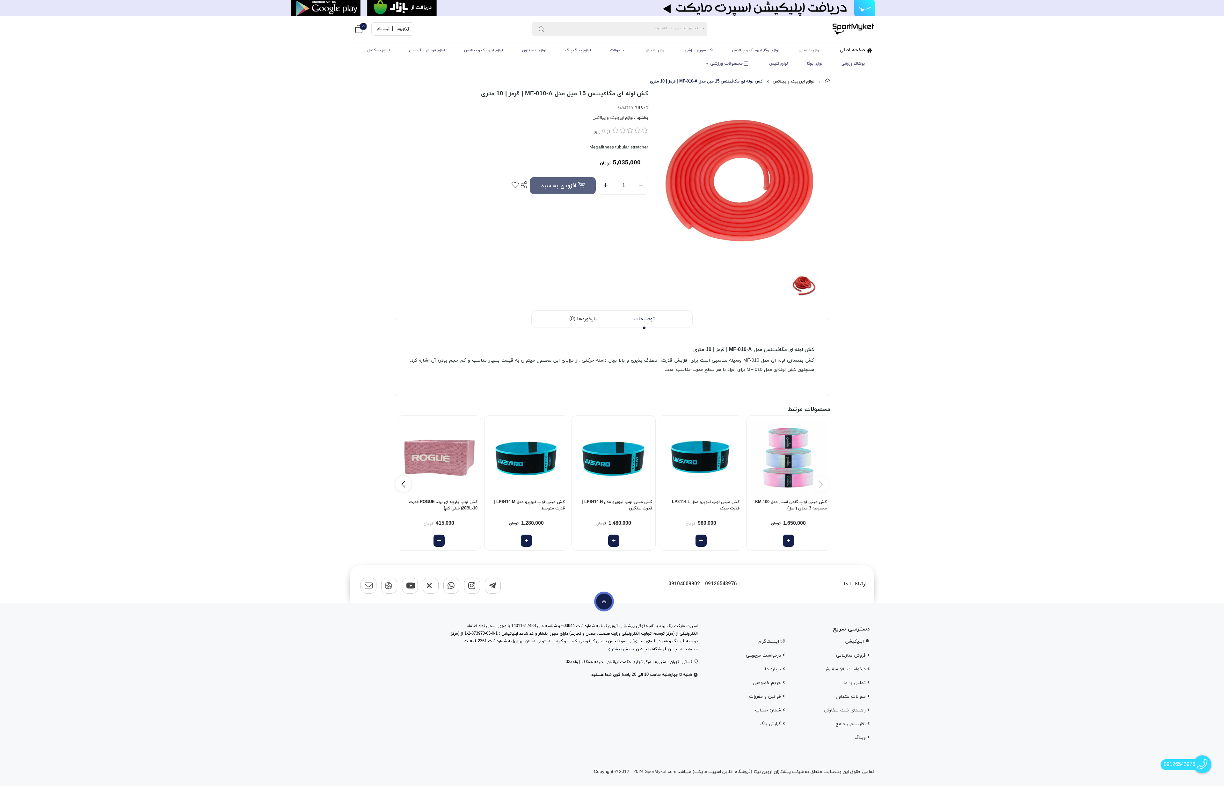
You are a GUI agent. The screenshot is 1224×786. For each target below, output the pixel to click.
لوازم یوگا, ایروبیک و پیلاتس (755, 50)
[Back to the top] (604, 601)
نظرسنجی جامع (851, 724)
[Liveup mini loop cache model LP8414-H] (613, 457)
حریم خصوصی (768, 683)
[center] (541, 29)
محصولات (618, 50)
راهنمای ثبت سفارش (845, 710)
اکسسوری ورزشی (699, 50)
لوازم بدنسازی (809, 50)
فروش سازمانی (851, 655)
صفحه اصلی (853, 50)
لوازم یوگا (814, 63)
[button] (403, 484)
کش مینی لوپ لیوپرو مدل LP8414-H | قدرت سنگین (617, 505)
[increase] (605, 186)
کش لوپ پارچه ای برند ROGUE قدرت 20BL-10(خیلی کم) (443, 505)
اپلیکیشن (855, 641)
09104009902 (684, 584)
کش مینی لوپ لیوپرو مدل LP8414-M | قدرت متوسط (529, 505)
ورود (400, 29)
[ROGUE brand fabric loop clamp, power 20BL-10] (438, 457)
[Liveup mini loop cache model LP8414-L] (701, 457)
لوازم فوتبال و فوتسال (427, 50)
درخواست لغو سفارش (845, 669)
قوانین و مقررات (766, 696)
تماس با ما (855, 683)
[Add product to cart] (788, 540)
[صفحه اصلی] (827, 81)
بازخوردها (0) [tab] (583, 318)
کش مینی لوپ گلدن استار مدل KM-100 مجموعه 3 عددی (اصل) (791, 505)
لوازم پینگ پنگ (578, 50)
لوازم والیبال (656, 50)
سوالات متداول (851, 696)
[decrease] (641, 186)
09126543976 (721, 584)
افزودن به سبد (559, 186)
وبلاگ (861, 737)
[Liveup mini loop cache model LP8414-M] (526, 457)
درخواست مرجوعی (764, 655)
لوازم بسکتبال (378, 50)
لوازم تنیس (778, 63)
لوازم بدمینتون (534, 50)
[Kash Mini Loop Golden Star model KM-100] (788, 457)
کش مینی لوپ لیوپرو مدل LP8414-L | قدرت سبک (704, 505)
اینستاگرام (769, 641)
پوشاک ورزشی (853, 63)
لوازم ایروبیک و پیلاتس (483, 50)
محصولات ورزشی (727, 64)
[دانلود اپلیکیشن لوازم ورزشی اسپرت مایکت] (612, 8)
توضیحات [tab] (644, 318)
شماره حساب (769, 710)
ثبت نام (383, 29)
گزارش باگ (771, 724)
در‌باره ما (774, 669)
